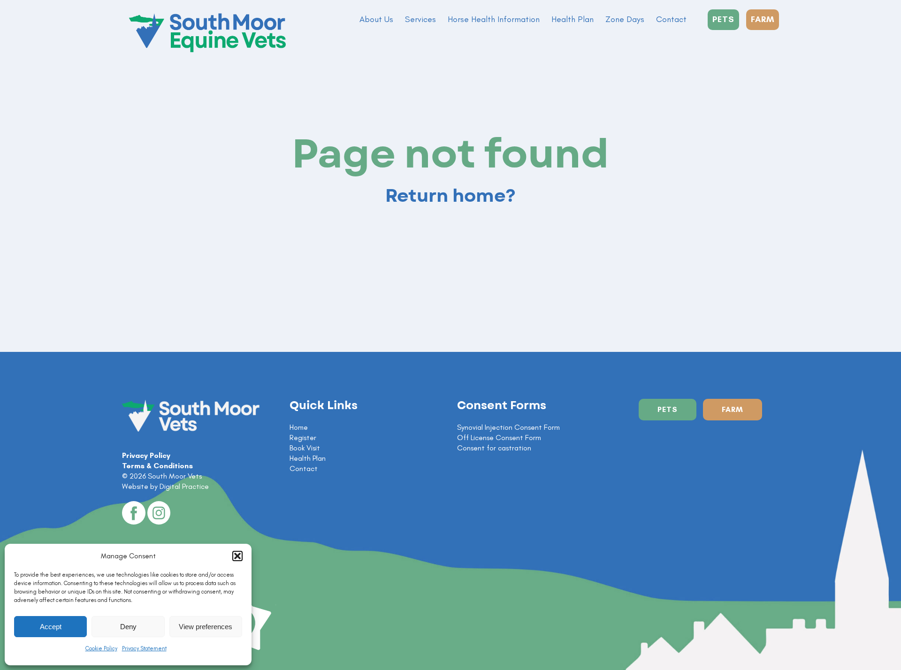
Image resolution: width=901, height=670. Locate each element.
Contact (671, 19)
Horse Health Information (494, 19)
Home (299, 427)
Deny (128, 627)
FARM (762, 19)
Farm (732, 409)
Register (303, 437)
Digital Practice (184, 486)
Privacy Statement (144, 648)
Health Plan (572, 19)
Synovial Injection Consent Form (508, 427)
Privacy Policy (146, 455)
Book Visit (305, 447)
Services (420, 19)
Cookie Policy (101, 648)
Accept (50, 627)
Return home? (450, 196)
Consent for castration (494, 447)
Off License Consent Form (499, 437)
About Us (376, 19)
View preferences (205, 627)
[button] (237, 556)
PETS (723, 19)
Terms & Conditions (157, 465)
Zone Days (624, 19)
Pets (667, 409)
